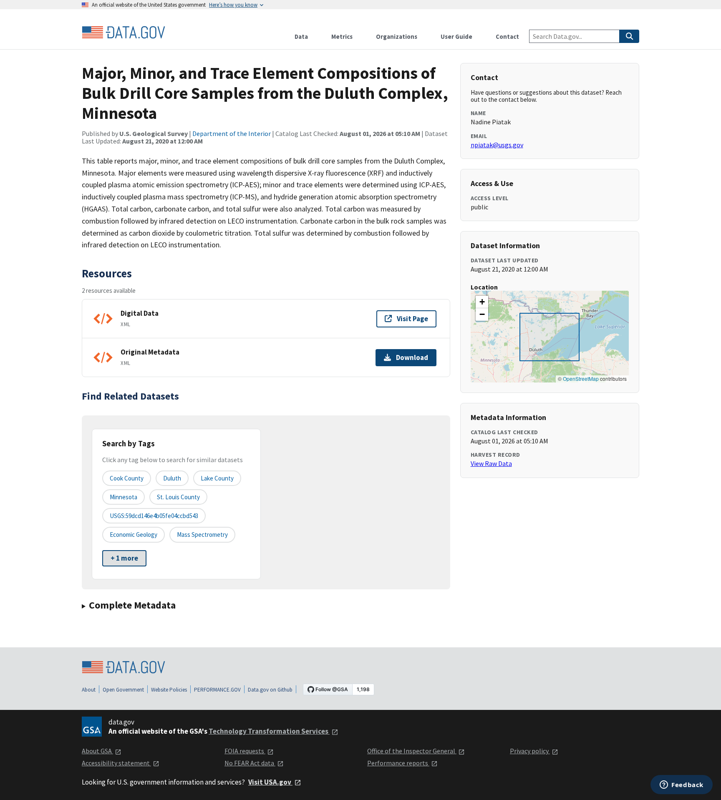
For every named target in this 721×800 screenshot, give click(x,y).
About (89, 689)
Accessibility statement (116, 763)
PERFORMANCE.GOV (217, 689)
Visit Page (412, 318)
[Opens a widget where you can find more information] (681, 785)
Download (412, 357)
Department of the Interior (231, 133)
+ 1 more (124, 558)
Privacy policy (530, 751)
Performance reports (398, 763)
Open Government (123, 689)
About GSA (97, 751)
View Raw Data (491, 463)
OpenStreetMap (581, 378)
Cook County (127, 478)
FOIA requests (244, 751)
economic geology (133, 534)
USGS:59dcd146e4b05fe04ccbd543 (154, 516)
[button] (482, 302)
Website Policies (169, 689)
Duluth (172, 478)
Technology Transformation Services (269, 731)
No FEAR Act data (249, 763)
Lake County (217, 478)
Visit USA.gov (270, 782)
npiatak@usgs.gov (497, 145)
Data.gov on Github (270, 689)
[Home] (123, 33)
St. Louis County (178, 497)
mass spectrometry (202, 534)
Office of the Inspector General (411, 751)
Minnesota (123, 497)
